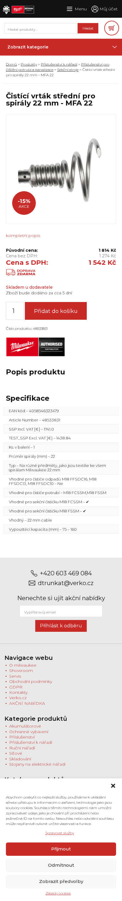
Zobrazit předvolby (61, 881)
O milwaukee (22, 665)
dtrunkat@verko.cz (66, 583)
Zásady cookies (58, 893)
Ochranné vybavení (28, 731)
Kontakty (18, 692)
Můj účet (108, 9)
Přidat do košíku (56, 311)
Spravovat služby (59, 833)
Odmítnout (61, 865)
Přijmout (61, 849)
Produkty (29, 64)
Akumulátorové (25, 726)
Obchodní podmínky (30, 681)
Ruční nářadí (22, 748)
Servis (15, 676)
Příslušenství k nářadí (59, 64)
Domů (11, 64)
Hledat (88, 28)
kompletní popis (23, 235)
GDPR (16, 687)
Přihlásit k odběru (61, 626)
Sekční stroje (67, 69)
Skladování (20, 759)
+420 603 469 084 (66, 573)
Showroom (21, 670)
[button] (113, 786)
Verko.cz (18, 697)
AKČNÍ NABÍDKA (27, 703)
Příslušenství (22, 737)
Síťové (15, 753)
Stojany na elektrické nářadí (37, 764)
